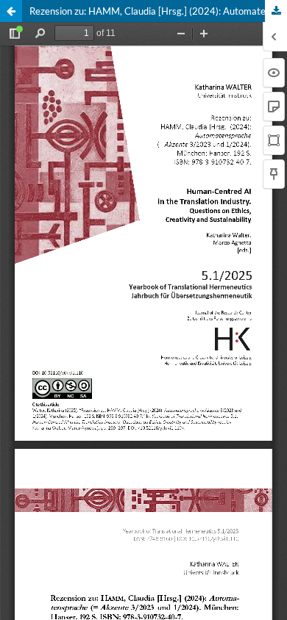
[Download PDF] (276, 11)
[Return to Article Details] (11, 11)
